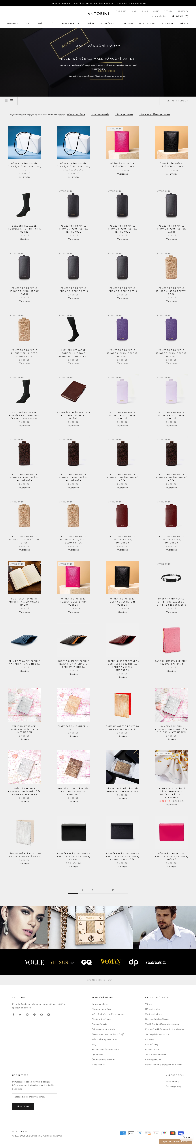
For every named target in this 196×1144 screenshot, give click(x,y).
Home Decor (147, 23)
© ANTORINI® (19, 1132)
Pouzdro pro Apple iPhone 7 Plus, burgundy (122, 540)
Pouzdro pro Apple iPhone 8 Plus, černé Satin (171, 229)
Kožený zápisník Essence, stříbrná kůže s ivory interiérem (24, 791)
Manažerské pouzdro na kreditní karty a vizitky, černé (73, 857)
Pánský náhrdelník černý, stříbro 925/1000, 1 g (24, 167)
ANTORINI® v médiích (155, 1054)
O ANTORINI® (152, 1049)
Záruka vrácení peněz (101, 1019)
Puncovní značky (99, 1024)
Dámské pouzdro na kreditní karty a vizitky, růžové (171, 857)
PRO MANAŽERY (71, 23)
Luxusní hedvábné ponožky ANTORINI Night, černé (24, 229)
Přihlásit (23, 1107)
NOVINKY (12, 23)
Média (156, 11)
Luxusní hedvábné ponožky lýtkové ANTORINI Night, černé (73, 353)
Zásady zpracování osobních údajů (108, 1034)
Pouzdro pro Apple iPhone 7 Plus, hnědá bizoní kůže (73, 478)
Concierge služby (153, 1059)
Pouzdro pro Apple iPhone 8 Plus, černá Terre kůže (122, 229)
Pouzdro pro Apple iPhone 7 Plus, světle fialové (122, 415)
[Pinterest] (34, 1014)
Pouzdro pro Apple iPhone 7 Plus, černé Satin (24, 291)
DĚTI (52, 23)
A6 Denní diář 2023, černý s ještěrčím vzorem (122, 602)
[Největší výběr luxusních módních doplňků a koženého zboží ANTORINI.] (98, 13)
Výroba (168, 11)
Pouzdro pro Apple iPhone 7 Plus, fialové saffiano (171, 353)
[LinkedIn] (48, 1014)
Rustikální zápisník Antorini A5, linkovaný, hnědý (24, 602)
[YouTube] (41, 1014)
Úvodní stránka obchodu (103, 1059)
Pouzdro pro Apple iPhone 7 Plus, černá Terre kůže (73, 229)
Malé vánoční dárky (102, 979)
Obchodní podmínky (101, 1009)
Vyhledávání (159, 16)
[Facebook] (13, 1014)
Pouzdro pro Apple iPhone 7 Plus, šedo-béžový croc (25, 353)
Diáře (91, 23)
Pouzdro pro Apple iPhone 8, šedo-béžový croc (171, 291)
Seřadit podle (177, 101)
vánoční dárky (118, 76)
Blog (94, 1044)
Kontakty (183, 11)
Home (134, 11)
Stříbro (127, 23)
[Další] (123, 890)
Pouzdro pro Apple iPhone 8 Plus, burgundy (171, 540)
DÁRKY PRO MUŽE (100, 114)
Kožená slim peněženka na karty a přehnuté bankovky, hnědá (73, 664)
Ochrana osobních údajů (103, 1029)
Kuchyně (168, 23)
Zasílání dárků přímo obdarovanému (162, 1024)
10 (113, 890)
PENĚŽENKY (108, 23)
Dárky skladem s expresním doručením (163, 1064)
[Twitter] (20, 1014)
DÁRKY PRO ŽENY (76, 114)
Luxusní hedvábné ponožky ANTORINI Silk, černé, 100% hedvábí (24, 415)
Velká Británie (172, 1081)
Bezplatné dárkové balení (157, 1019)
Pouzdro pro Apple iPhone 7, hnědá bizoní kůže (122, 478)
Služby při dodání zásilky (157, 1034)
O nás (145, 11)
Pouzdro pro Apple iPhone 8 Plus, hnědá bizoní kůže (24, 478)
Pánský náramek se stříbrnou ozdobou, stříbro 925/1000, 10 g (171, 602)
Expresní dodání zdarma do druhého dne (164, 1029)
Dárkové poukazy (153, 1009)
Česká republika (173, 1086)
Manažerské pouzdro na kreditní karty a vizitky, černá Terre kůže (122, 857)
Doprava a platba (100, 1004)
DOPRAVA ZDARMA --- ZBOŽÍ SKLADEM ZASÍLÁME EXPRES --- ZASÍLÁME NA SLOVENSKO (98, 3)
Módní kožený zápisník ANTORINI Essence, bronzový (73, 791)
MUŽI (40, 23)
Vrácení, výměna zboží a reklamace (108, 1014)
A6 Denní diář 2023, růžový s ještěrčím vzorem (73, 602)
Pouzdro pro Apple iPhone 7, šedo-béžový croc (24, 540)
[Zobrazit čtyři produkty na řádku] (11, 100)
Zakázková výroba (153, 1014)
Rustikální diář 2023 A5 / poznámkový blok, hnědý (73, 415)
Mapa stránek (98, 1064)
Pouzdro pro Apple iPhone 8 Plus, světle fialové (171, 415)
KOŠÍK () (182, 16)
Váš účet (121, 11)
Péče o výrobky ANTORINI (104, 1039)
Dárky (184, 23)
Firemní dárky (151, 1044)
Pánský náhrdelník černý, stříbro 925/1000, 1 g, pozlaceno (73, 167)
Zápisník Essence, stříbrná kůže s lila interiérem (25, 729)
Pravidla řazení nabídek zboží (105, 1049)
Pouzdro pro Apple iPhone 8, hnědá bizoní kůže (171, 478)
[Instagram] (27, 1014)
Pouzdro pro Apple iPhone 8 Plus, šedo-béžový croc (74, 540)
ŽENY (28, 23)
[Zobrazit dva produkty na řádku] (6, 100)
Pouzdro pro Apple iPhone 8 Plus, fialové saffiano (122, 353)
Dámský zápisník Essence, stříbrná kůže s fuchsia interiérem (171, 729)
